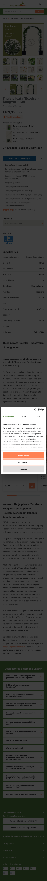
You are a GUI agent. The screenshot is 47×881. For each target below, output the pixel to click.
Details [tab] (23, 416)
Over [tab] (38, 416)
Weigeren (23, 469)
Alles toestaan (23, 455)
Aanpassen (22, 462)
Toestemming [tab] (8, 416)
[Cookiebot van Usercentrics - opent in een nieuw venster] (34, 409)
